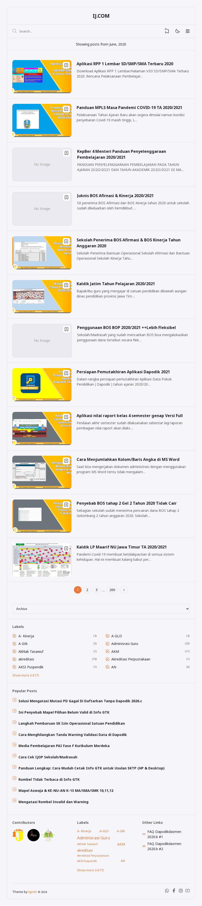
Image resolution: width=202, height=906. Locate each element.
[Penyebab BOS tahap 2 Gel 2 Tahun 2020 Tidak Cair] (41, 531)
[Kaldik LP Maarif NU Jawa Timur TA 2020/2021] (41, 575)
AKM (115, 651)
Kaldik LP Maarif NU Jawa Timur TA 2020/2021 (122, 547)
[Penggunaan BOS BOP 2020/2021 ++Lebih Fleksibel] (42, 356)
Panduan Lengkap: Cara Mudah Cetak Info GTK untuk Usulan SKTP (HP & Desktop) (91, 768)
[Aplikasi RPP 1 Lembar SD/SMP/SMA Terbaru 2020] (41, 92)
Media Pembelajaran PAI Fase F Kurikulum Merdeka (64, 745)
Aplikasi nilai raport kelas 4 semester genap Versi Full (130, 415)
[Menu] (187, 31)
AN (113, 667)
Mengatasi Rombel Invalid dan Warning (53, 801)
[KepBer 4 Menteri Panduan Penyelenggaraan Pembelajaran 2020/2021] (42, 179)
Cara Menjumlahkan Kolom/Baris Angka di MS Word (128, 459)
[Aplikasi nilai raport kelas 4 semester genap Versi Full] (41, 443)
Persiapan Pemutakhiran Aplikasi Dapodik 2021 (123, 372)
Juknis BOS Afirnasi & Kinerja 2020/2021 (115, 195)
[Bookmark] (66, 65)
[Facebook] (174, 891)
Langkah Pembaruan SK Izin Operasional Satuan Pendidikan (71, 723)
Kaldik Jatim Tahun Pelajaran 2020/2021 (116, 283)
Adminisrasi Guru (124, 643)
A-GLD (116, 636)
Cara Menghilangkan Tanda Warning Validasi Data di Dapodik (72, 734)
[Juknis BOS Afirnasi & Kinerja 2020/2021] (42, 224)
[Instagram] (181, 891)
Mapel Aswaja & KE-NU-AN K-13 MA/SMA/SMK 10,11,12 (65, 790)
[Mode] (177, 31)
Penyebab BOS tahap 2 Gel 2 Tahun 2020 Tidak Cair (127, 503)
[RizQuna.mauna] (33, 840)
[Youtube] (187, 891)
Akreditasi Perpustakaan (130, 659)
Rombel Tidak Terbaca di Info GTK (49, 779)
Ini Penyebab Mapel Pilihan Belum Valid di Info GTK (63, 712)
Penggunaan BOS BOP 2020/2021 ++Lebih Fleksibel (126, 327)
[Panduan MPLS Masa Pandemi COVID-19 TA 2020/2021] (41, 135)
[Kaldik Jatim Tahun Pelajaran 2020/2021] (41, 312)
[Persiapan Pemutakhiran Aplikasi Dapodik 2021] (41, 400)
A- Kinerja (26, 636)
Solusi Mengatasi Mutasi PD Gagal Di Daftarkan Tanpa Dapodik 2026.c (80, 701)
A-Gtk (23, 643)
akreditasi (26, 659)
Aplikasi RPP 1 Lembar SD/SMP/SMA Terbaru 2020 (125, 63)
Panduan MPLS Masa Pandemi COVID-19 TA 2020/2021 (129, 107)
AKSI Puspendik (30, 667)
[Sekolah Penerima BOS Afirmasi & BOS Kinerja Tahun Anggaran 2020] (41, 268)
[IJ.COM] (18, 840)
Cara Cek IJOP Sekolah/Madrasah (47, 757)
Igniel (32, 892)
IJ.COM (101, 15)
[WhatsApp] (167, 891)
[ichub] (48, 840)
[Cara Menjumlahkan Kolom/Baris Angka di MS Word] (41, 487)
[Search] (14, 31)
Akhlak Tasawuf (30, 651)
